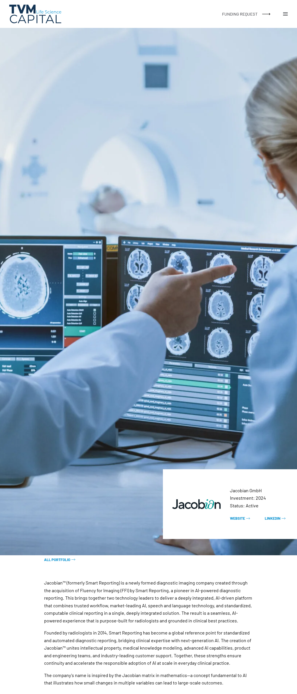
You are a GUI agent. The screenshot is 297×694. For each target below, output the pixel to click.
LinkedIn (273, 518)
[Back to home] (35, 14)
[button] (285, 14)
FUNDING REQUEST (240, 14)
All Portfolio (57, 559)
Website (237, 518)
